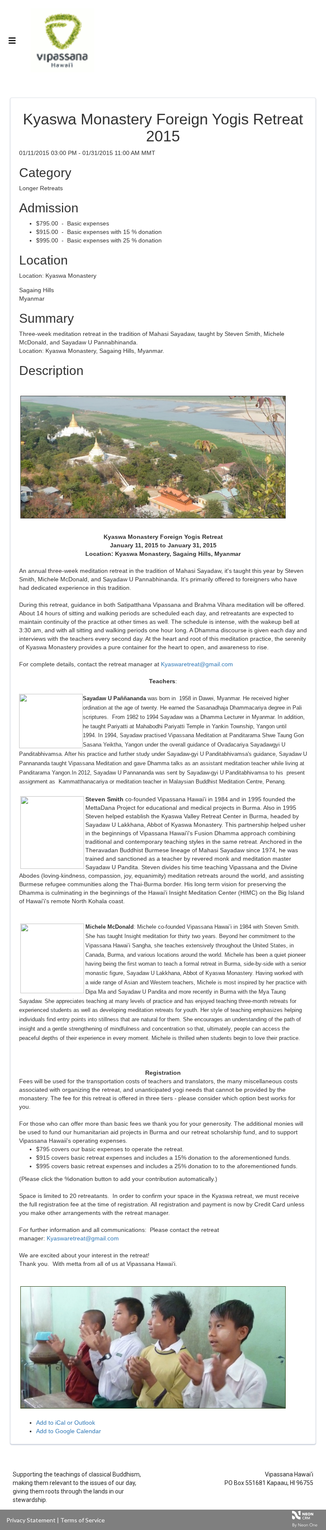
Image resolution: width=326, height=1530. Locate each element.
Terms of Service (82, 1520)
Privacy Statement (31, 1520)
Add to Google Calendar (68, 1431)
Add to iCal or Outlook (65, 1422)
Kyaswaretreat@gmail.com (197, 664)
